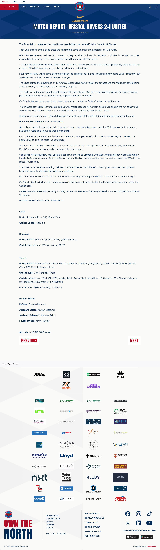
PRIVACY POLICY (93, 531)
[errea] (120, 374)
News (23, 7)
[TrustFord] (93, 499)
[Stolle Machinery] (93, 488)
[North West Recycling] (93, 466)
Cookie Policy (93, 527)
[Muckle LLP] (66, 466)
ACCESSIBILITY (92, 513)
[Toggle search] (150, 7)
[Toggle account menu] (156, 7)
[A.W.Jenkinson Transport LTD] (66, 401)
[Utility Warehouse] (93, 386)
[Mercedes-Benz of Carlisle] (39, 466)
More (57, 7)
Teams (46, 7)
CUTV (23, 1)
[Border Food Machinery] (93, 411)
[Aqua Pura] (39, 400)
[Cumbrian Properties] (93, 421)
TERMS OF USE (92, 536)
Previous (29, 340)
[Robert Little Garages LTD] (39, 488)
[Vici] (120, 499)
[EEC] (120, 421)
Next (134, 340)
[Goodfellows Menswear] (39, 433)
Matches (34, 7)
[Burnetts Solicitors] (39, 421)
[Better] (39, 411)
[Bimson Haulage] (66, 411)
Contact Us (91, 522)
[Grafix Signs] (93, 433)
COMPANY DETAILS (94, 518)
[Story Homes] (120, 488)
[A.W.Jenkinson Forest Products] (93, 401)
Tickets (5, 1)
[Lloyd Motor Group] (66, 455)
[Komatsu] (39, 456)
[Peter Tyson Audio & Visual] (66, 477)
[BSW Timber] (120, 411)
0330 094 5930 (56, 534)
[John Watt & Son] (93, 445)
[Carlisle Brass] (66, 421)
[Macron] (93, 456)
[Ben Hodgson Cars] (120, 401)
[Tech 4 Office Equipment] (39, 499)
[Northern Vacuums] (120, 466)
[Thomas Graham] (66, 499)
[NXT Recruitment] (39, 477)
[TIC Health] (66, 386)
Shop (15, 1)
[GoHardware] (66, 433)
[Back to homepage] (80, 6)
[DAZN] (66, 374)
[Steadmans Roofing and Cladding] (66, 488)
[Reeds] (93, 477)
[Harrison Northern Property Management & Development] (120, 433)
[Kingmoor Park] (120, 444)
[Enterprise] (93, 374)
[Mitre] (39, 374)
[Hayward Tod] (39, 444)
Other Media (151, 546)
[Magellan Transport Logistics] (120, 456)
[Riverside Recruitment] (120, 477)
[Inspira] (66, 445)
